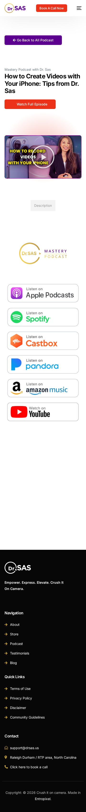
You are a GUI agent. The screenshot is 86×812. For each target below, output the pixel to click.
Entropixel (42, 799)
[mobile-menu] (76, 8)
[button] (43, 157)
